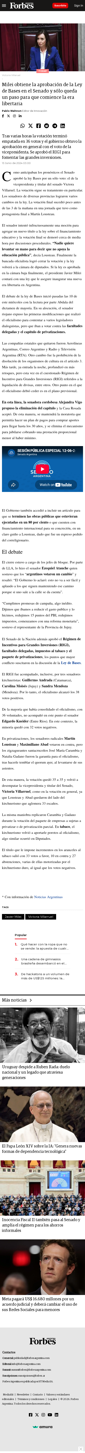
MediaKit (8, 1394)
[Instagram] (43, 1415)
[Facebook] (38, 126)
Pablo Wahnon (12, 110)
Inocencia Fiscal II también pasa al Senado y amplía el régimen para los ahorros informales (41, 1225)
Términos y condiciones (30, 1399)
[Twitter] (30, 126)
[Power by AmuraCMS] (42, 1426)
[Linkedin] (62, 126)
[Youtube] (50, 1415)
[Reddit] (46, 126)
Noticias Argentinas (48, 896)
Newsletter (23, 1394)
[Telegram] (54, 126)
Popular (21, 935)
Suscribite (60, 5)
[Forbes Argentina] (22, 6)
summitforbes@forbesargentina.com (31, 1370)
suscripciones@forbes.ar (31, 1376)
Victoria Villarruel (40, 917)
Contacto (38, 1394)
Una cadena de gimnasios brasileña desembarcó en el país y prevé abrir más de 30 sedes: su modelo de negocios (44, 961)
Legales (52, 1399)
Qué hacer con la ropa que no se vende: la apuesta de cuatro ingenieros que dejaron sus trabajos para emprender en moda (44, 946)
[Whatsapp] (22, 126)
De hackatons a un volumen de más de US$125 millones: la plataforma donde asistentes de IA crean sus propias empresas (45, 976)
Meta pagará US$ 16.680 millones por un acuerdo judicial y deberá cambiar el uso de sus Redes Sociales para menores (39, 1304)
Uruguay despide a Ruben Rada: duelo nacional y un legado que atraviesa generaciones (36, 1072)
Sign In (78, 5)
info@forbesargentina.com (26, 1364)
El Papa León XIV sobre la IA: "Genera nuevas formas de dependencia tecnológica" (42, 1149)
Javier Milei (13, 917)
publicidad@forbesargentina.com (32, 1358)
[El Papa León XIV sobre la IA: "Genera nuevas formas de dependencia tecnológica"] (42, 1114)
